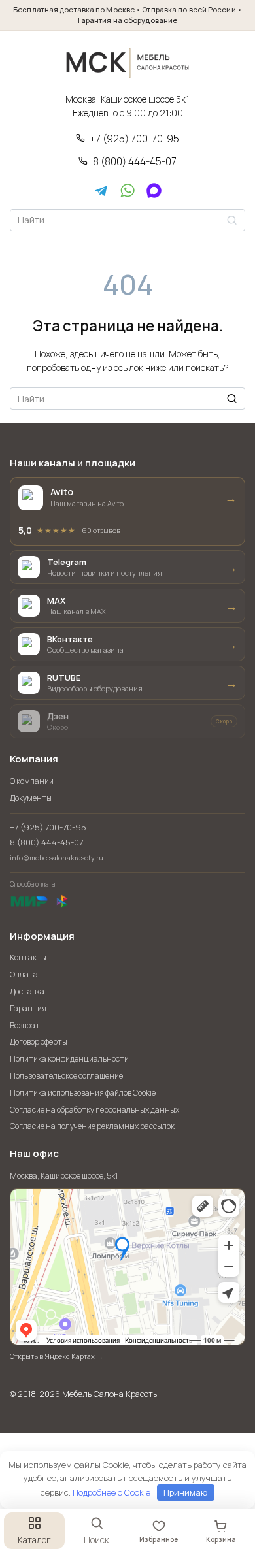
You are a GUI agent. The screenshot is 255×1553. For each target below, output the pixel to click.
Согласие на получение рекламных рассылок (92, 1126)
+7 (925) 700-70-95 (134, 139)
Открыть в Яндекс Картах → (56, 1356)
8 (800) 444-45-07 (135, 162)
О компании (32, 781)
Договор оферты (38, 1041)
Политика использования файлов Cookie (83, 1092)
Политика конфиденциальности (69, 1058)
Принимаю (185, 1492)
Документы (31, 798)
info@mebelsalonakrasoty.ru (56, 857)
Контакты (28, 957)
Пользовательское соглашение (66, 1075)
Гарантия (28, 1008)
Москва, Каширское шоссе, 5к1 (64, 1176)
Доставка (27, 991)
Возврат (25, 1025)
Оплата (24, 974)
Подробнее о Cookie (111, 1492)
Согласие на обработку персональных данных (94, 1109)
